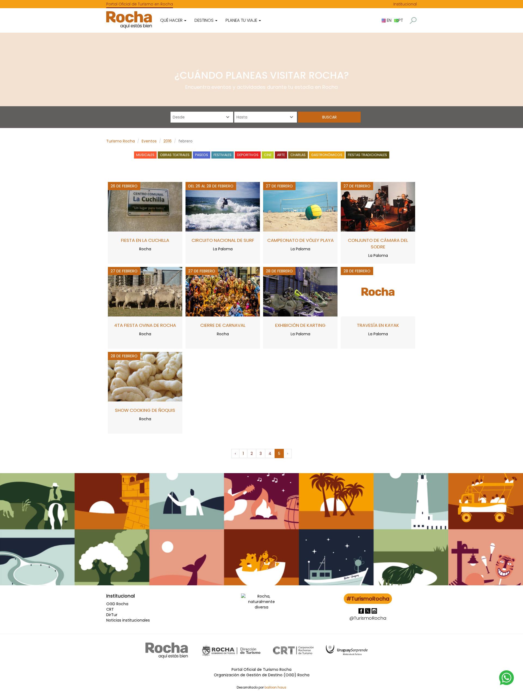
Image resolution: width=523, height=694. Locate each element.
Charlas (298, 155)
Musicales (145, 155)
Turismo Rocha (120, 141)
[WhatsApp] (506, 677)
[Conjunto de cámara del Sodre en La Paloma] (378, 206)
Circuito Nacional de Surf (222, 240)
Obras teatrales (175, 155)
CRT (110, 609)
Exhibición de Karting (300, 325)
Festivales (223, 155)
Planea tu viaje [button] (242, 20)
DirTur (111, 614)
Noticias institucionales (128, 620)
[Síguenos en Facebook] (361, 610)
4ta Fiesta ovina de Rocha (145, 325)
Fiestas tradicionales (367, 155)
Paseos (201, 155)
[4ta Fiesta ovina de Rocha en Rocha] (145, 291)
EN (388, 20)
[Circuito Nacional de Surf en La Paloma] (223, 206)
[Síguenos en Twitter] (368, 610)
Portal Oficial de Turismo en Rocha (139, 4)
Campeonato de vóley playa (300, 240)
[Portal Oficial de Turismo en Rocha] (129, 19)
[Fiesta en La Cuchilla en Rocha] (145, 206)
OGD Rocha (117, 604)
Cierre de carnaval (222, 325)
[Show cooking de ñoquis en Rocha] (145, 376)
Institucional (405, 4)
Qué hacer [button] (172, 20)
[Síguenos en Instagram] (374, 610)
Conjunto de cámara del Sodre (378, 243)
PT (400, 20)
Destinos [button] (204, 20)
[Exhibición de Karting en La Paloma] (300, 291)
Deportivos (248, 155)
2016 (167, 141)
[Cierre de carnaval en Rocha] (223, 291)
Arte (281, 155)
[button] (413, 20)
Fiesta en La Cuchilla (145, 240)
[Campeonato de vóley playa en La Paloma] (300, 206)
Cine (268, 155)
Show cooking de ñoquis (145, 410)
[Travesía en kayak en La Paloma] (378, 291)
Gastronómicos (326, 155)
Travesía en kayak (378, 325)
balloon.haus (275, 687)
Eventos (149, 141)
